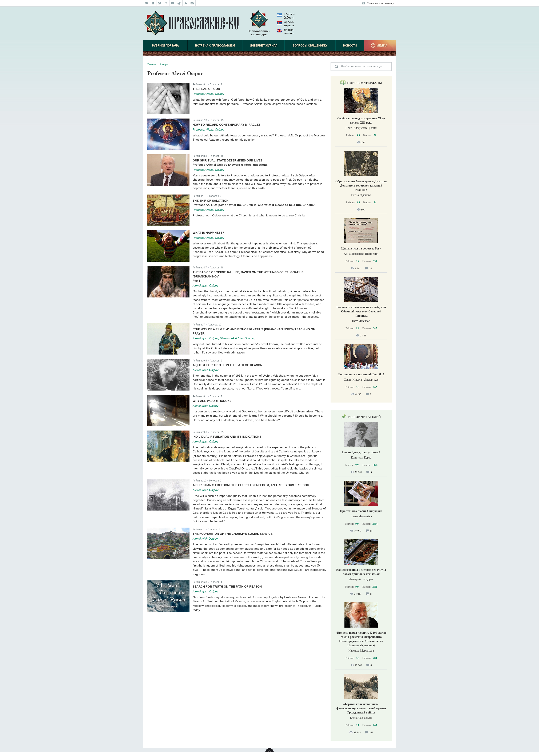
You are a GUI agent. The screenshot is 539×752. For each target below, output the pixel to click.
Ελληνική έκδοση (290, 15)
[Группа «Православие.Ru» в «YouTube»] (172, 3)
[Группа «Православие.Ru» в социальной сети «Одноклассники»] (153, 3)
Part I (196, 280)
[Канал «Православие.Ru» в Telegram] (179, 3)
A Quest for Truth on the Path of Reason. (228, 365)
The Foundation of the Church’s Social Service (232, 533)
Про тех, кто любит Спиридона (361, 511)
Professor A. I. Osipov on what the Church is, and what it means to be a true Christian (254, 205)
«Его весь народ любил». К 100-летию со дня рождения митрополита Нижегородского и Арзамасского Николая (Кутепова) (361, 638)
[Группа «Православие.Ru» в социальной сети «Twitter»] (159, 3)
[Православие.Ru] (191, 23)
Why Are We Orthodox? (212, 401)
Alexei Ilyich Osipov (205, 285)
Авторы (164, 64)
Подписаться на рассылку (380, 3)
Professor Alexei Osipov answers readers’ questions (230, 164)
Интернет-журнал (263, 45)
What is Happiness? (208, 232)
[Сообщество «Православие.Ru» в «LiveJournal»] (166, 3)
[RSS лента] (186, 3)
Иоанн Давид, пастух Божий (361, 452)
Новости (350, 45)
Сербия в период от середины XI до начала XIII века (361, 120)
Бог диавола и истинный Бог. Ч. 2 (361, 374)
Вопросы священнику (310, 45)
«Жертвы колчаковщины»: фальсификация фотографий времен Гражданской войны (361, 708)
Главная (151, 64)
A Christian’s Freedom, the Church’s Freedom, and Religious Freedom (251, 485)
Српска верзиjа (289, 23)
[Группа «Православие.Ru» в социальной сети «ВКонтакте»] (146, 3)
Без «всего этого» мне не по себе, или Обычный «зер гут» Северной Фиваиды (361, 311)
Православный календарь (259, 32)
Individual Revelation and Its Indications (227, 436)
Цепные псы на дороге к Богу (361, 248)
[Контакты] (192, 3)
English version (289, 31)
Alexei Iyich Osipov (205, 538)
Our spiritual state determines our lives (227, 160)
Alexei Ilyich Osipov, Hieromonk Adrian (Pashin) (224, 338)
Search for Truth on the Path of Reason (227, 586)
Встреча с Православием (215, 45)
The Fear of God (206, 89)
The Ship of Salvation (210, 200)
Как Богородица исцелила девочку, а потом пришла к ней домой (361, 571)
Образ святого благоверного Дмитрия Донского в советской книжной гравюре (361, 185)
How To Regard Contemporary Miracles (226, 124)
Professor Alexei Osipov (208, 93)
